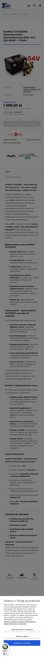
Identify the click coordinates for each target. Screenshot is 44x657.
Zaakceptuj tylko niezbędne (22, 629)
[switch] (5, 653)
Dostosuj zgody (22, 636)
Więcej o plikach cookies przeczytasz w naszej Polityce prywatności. (20, 623)
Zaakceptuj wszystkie (22, 643)
